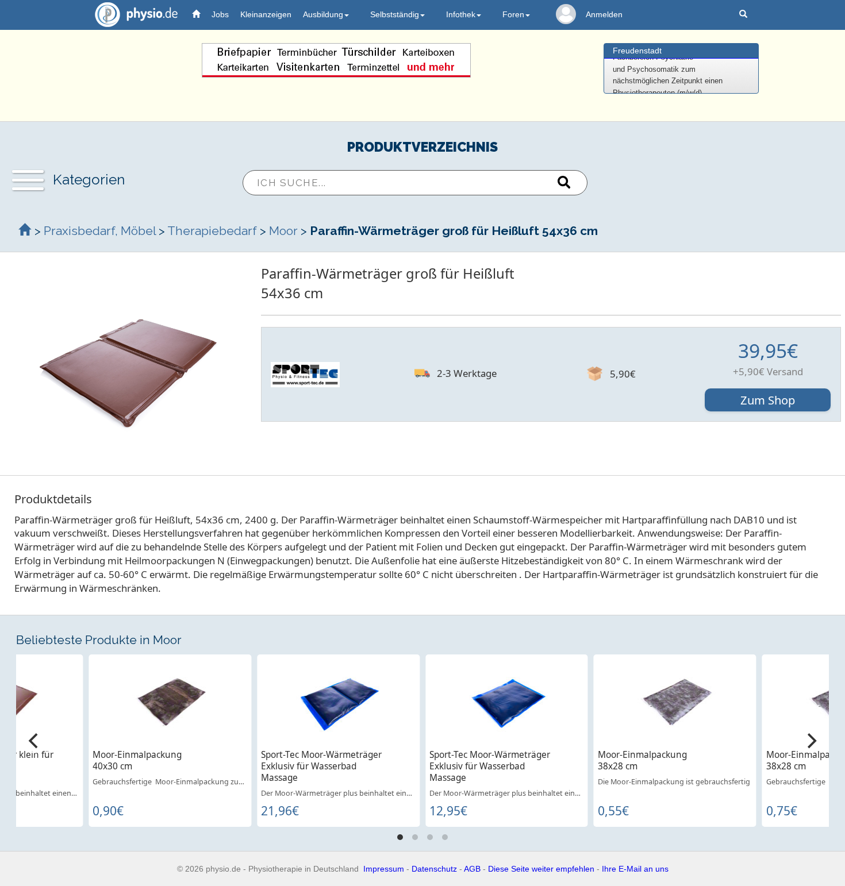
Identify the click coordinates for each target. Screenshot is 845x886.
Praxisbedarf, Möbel (100, 231)
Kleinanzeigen (265, 14)
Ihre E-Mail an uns (635, 868)
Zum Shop (767, 400)
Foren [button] (513, 14)
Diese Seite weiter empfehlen (541, 868)
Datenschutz (434, 868)
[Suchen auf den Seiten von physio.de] (744, 14)
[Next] (810, 740)
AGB (472, 868)
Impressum (383, 868)
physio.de (136, 14)
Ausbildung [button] (323, 14)
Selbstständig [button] (394, 14)
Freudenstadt (637, 50)
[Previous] (34, 740)
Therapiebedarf (212, 231)
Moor (283, 231)
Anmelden (604, 14)
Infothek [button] (460, 14)
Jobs (220, 14)
